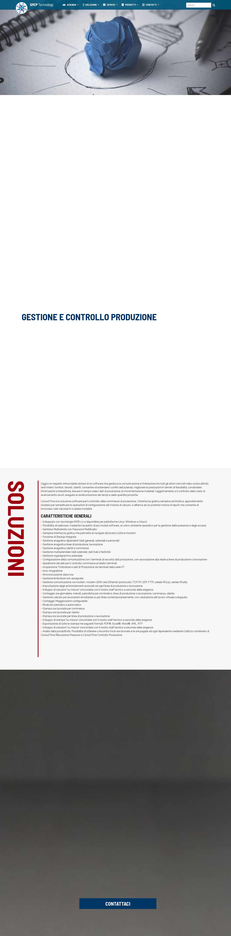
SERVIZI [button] (111, 4)
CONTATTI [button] (151, 4)
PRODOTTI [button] (130, 4)
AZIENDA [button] (71, 4)
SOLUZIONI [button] (91, 4)
